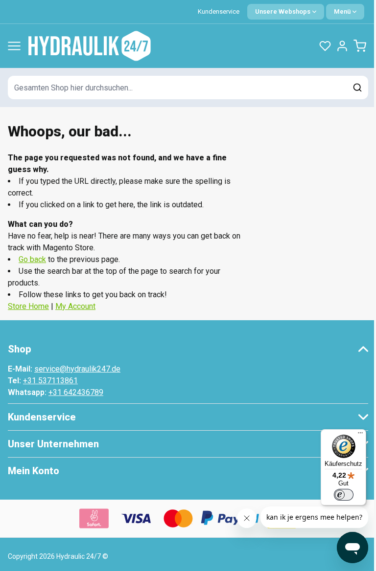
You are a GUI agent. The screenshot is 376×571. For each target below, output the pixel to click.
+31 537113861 (50, 380)
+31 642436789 (75, 392)
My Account (75, 306)
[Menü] (360, 435)
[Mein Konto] (342, 46)
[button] (188, 349)
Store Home (28, 306)
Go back (32, 259)
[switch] (343, 495)
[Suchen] (357, 87)
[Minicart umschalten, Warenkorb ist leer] (360, 46)
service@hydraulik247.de (77, 368)
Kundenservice (218, 11)
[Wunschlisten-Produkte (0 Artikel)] (325, 46)
